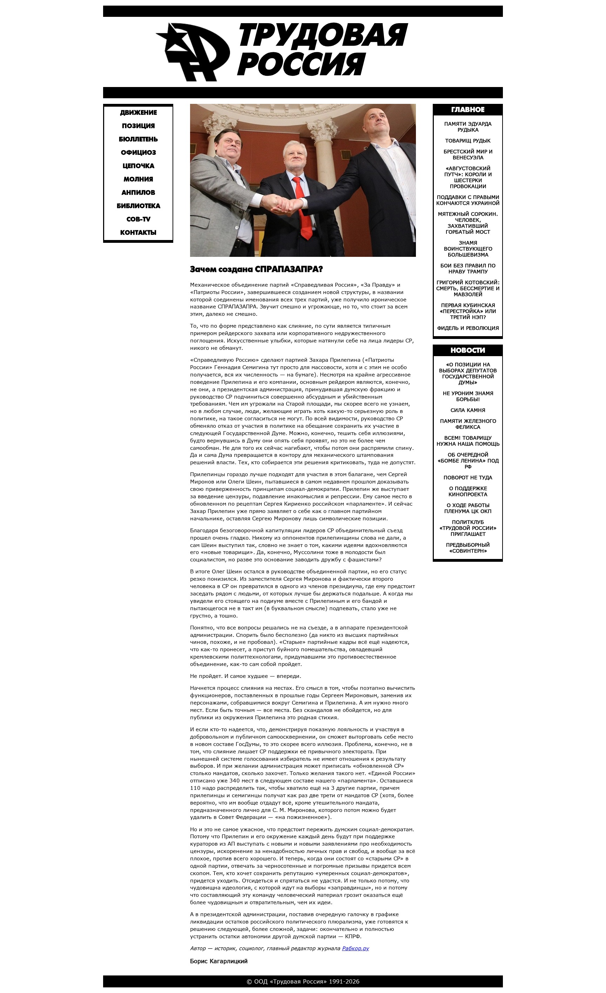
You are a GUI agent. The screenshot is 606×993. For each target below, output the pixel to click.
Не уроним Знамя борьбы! (468, 396)
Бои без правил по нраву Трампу (468, 268)
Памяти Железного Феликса (468, 424)
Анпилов (138, 193)
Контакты (138, 233)
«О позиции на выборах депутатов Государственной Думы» (468, 373)
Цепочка (138, 166)
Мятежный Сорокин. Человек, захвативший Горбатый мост (468, 223)
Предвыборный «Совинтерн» (468, 548)
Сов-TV (138, 220)
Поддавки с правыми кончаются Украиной (468, 200)
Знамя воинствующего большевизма (468, 249)
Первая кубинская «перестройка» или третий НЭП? (468, 311)
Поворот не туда (468, 477)
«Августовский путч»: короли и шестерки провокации (468, 177)
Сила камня (468, 410)
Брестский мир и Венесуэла (468, 154)
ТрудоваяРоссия (320, 51)
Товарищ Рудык (468, 141)
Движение (138, 113)
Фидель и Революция (468, 328)
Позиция (138, 126)
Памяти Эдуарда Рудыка (468, 127)
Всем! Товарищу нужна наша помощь (468, 441)
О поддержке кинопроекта (468, 491)
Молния (138, 180)
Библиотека (138, 206)
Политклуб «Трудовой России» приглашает (468, 528)
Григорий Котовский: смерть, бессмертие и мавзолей (468, 288)
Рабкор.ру (355, 948)
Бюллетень (138, 140)
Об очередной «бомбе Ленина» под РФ (468, 460)
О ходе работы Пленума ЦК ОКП (468, 508)
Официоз (138, 153)
